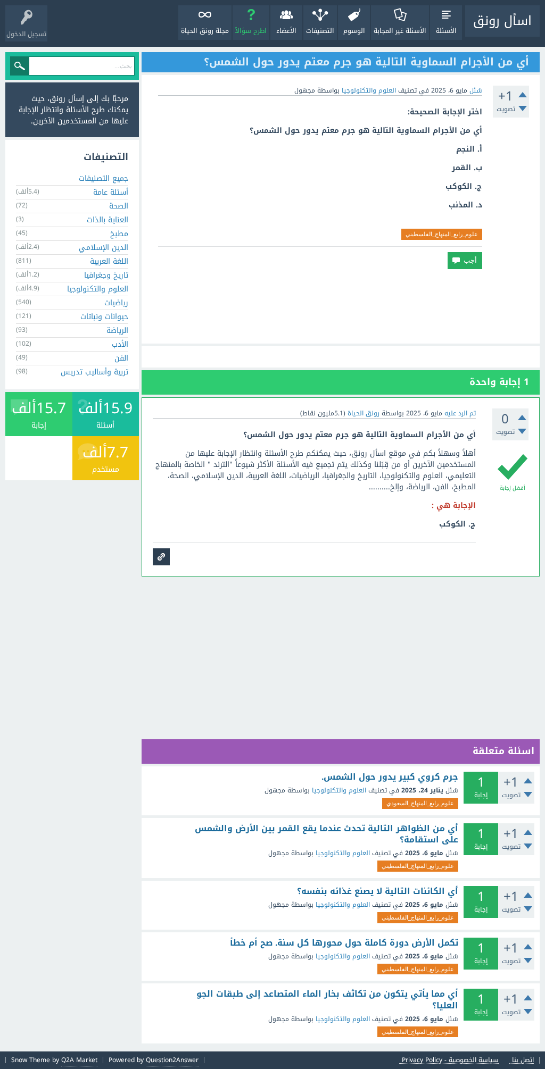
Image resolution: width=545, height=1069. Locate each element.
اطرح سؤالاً (251, 30)
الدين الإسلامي (103, 247)
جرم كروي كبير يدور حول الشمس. (389, 777)
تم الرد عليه (460, 413)
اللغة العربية (109, 261)
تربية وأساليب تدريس (94, 372)
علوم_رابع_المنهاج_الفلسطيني (442, 234)
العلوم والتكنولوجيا (369, 90)
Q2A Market (79, 1060)
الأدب (120, 344)
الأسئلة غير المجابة (400, 30)
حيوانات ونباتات (104, 317)
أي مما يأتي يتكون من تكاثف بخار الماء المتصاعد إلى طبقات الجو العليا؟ (327, 999)
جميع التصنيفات (103, 178)
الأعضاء (286, 30)
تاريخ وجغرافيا (106, 275)
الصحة (118, 206)
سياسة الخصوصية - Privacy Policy (450, 1060)
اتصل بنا (523, 1060)
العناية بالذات (107, 220)
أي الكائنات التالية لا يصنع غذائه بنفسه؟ (377, 891)
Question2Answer (172, 1060)
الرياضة (117, 330)
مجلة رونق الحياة (205, 30)
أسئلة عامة (110, 192)
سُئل (475, 90)
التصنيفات (320, 30)
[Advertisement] (340, 306)
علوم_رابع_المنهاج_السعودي (420, 803)
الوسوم (354, 30)
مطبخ (119, 234)
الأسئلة (446, 30)
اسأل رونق (502, 21)
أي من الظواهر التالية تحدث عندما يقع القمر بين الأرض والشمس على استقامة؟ (326, 834)
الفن (121, 358)
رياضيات (116, 303)
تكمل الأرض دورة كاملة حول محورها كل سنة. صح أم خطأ (344, 943)
